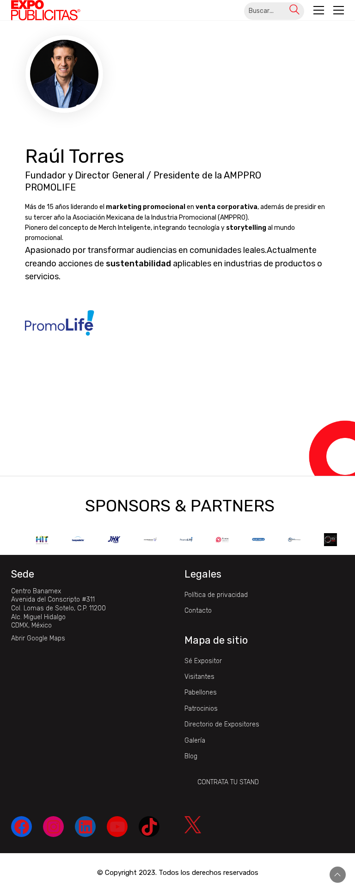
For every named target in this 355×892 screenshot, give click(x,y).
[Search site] (294, 11)
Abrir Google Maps (38, 638)
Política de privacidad (216, 595)
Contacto (198, 611)
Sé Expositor (203, 661)
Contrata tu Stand (228, 782)
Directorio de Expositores (221, 724)
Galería (194, 740)
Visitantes (199, 677)
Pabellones (200, 692)
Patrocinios (201, 709)
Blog (190, 756)
